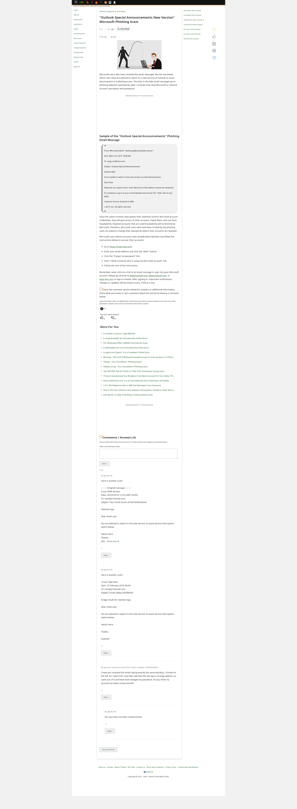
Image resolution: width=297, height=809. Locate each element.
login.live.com (106, 279)
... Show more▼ (112, 541)
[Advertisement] (139, 113)
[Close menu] (75, 70)
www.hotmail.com (139, 275)
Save (104, 308)
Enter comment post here (109, 446)
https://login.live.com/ (121, 246)
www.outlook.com (158, 275)
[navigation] (214, 37)
